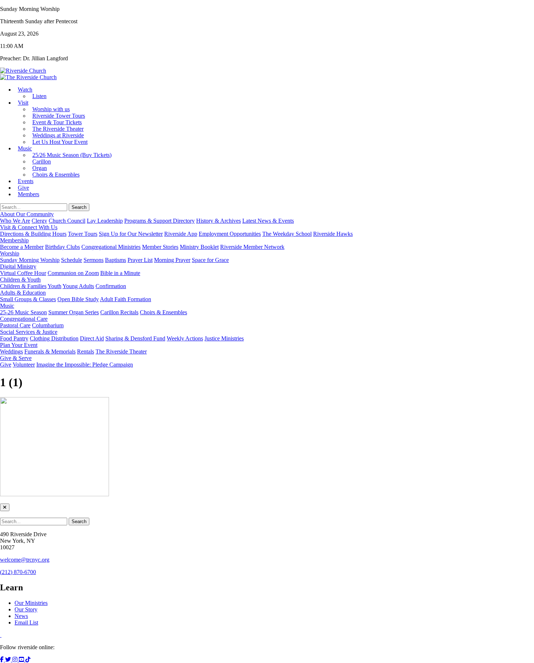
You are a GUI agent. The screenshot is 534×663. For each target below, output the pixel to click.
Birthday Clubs (62, 247)
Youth (54, 286)
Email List (26, 622)
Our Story (26, 609)
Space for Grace (210, 260)
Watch (25, 89)
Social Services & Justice (28, 332)
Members (28, 194)
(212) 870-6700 (18, 572)
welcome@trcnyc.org (24, 560)
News (21, 616)
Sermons (94, 260)
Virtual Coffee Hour (23, 273)
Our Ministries (31, 603)
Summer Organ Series (73, 312)
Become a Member (22, 247)
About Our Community (27, 214)
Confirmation (111, 286)
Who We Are (15, 221)
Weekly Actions (185, 338)
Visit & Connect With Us (28, 227)
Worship (9, 253)
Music (25, 148)
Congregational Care (24, 319)
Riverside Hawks (333, 234)
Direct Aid (92, 338)
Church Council (67, 221)
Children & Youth (20, 279)
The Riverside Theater (121, 351)
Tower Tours (82, 234)
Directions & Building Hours (33, 234)
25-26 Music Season (23, 312)
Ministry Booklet (199, 247)
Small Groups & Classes (28, 299)
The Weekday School (287, 234)
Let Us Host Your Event (60, 142)
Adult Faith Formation (125, 299)
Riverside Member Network (252, 247)
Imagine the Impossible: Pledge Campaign (84, 364)
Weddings (11, 351)
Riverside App (180, 234)
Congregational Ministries (111, 247)
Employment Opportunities (230, 234)
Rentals (85, 351)
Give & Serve (16, 358)
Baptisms (115, 260)
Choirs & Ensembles (56, 174)
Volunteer (24, 364)
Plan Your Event (18, 345)
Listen (39, 96)
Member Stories (160, 247)
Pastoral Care (15, 325)
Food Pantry (14, 338)
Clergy (39, 221)
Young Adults (78, 286)
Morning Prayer (172, 260)
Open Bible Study (78, 299)
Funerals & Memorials (50, 351)
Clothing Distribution (54, 338)
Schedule (71, 260)
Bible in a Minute (120, 273)
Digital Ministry (18, 266)
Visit (23, 103)
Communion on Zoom (73, 273)
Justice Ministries (224, 338)
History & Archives (218, 221)
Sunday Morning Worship (30, 260)
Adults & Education (23, 293)
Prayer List (140, 260)
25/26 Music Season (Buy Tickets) (72, 155)
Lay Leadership (105, 221)
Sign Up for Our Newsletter (131, 234)
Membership (14, 240)
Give (5, 364)
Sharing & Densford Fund (135, 338)
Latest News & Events (268, 221)
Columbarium (48, 325)
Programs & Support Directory (159, 221)
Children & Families (23, 286)
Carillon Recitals (119, 312)
